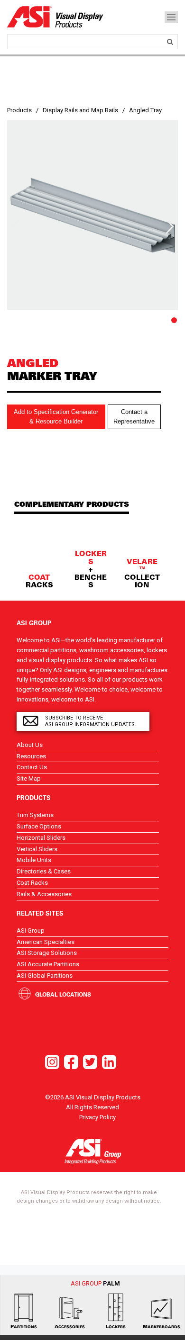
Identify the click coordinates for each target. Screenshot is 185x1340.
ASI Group (31, 930)
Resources (31, 756)
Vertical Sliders (37, 849)
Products (19, 110)
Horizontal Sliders (41, 837)
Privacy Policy (97, 1117)
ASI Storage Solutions (47, 952)
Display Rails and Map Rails (80, 110)
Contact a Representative (134, 416)
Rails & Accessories (44, 894)
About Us (30, 744)
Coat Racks (32, 882)
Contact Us (32, 767)
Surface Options (39, 826)
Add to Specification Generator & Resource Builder (56, 416)
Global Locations (63, 994)
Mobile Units (34, 859)
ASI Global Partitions (45, 975)
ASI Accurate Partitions (48, 964)
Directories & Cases (44, 871)
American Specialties (45, 941)
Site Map (29, 778)
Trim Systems (35, 814)
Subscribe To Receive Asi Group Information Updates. (90, 721)
